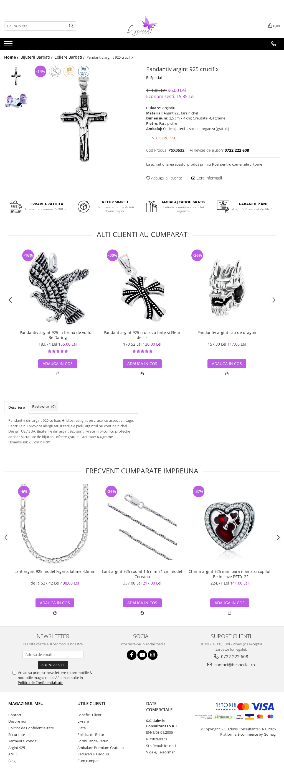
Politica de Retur (90, 734)
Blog (12, 760)
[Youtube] (142, 655)
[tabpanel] (84, 118)
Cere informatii (208, 178)
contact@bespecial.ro (234, 664)
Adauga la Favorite (166, 178)
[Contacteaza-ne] (273, 43)
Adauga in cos (58, 363)
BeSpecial (154, 77)
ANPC (13, 753)
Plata (81, 727)
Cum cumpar (88, 760)
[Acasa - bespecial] (142, 26)
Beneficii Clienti (89, 714)
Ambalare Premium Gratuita (100, 747)
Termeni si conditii (23, 740)
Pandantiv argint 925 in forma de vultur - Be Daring (58, 335)
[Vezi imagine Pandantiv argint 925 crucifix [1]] (15, 99)
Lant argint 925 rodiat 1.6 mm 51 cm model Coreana (142, 574)
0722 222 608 (234, 656)
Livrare (83, 721)
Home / (12, 57)
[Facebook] (131, 655)
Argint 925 (16, 747)
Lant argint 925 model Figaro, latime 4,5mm (54, 571)
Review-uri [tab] (43, 406)
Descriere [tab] (16, 407)
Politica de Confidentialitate (40, 682)
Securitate (16, 734)
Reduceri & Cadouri (93, 753)
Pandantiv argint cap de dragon (226, 332)
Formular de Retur (92, 740)
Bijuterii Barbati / (37, 57)
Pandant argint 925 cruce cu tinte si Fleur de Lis (142, 335)
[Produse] (9, 45)
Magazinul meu (26, 703)
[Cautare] (71, 26)
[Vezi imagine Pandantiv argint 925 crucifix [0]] (15, 76)
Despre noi (17, 721)
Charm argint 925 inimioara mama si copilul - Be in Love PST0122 (229, 574)
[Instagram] (153, 655)
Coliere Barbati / (70, 57)
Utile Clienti (91, 703)
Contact (14, 714)
